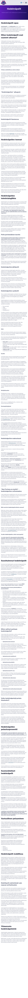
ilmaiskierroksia (6, 419)
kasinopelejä (10, 579)
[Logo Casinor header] (3, 3)
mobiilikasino (14, 574)
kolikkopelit (11, 133)
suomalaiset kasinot (12, 530)
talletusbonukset (12, 443)
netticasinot (10, 762)
